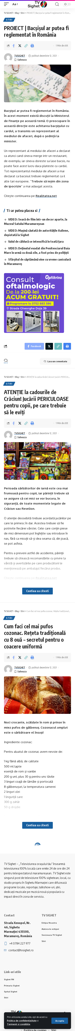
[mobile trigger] (7, 4)
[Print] (32, 45)
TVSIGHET (19, 55)
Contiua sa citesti (37, 591)
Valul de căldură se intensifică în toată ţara (36, 241)
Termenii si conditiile (18, 1024)
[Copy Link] (26, 45)
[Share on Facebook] (13, 45)
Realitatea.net (46, 196)
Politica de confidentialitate (22, 1020)
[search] (57, 4)
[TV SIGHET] (37, 4)
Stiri (9, 20)
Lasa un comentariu (57, 361)
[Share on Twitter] (20, 45)
